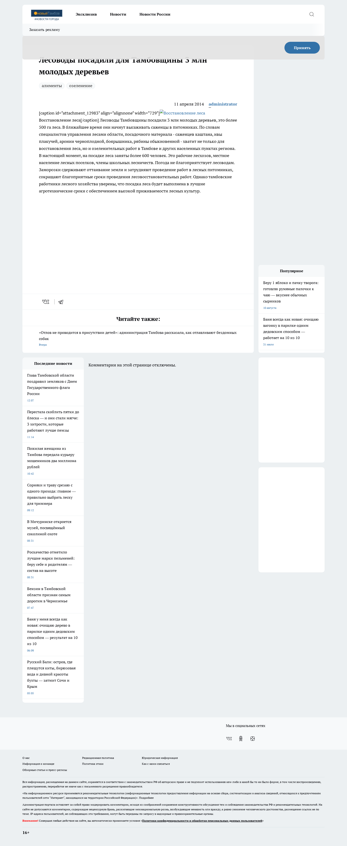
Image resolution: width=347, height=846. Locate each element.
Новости (118, 14)
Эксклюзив (86, 14)
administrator (223, 104)
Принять (302, 47)
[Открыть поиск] (311, 14)
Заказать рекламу (44, 29)
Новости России (155, 14)
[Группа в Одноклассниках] (241, 738)
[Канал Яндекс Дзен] (252, 738)
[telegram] (62, 301)
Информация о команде (38, 763)
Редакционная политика (98, 758)
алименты (52, 85)
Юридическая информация (160, 758)
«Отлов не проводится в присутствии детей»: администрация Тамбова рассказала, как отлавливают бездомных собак (138, 338)
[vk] (46, 301)
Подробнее (146, 797)
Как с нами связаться (156, 763)
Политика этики (92, 763)
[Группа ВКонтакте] (229, 738)
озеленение (80, 85)
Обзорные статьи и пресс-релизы (44, 770)
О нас (26, 758)
